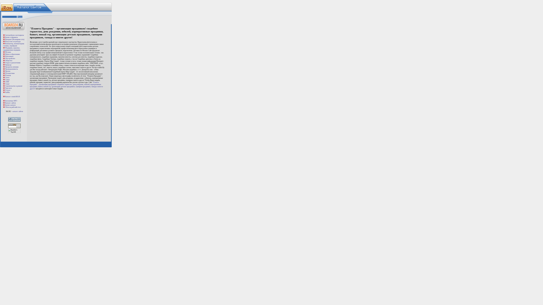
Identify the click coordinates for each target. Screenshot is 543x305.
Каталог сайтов (10, 103)
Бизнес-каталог (10, 105)
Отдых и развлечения (12, 63)
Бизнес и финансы (11, 37)
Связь (7, 78)
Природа (8, 65)
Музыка (8, 52)
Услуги (7, 90)
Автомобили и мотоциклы (14, 35)
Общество (8, 61)
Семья (7, 80)
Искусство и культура (13, 42)
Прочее (7, 71)
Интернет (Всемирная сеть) (14, 39)
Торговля (8, 88)
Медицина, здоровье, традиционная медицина (11, 49)
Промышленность (11, 69)
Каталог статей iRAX (12, 97)
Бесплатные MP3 (11, 101)
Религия (8, 75)
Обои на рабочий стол (13, 107)
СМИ (7, 82)
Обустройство (10, 58)
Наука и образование (12, 54)
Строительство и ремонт (13, 86)
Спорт (7, 84)
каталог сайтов (18, 111)
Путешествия (10, 73)
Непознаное (9, 56)
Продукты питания (12, 67)
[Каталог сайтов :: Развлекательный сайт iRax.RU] (6, 11)
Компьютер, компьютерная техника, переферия (13, 45)
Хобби (7, 92)
